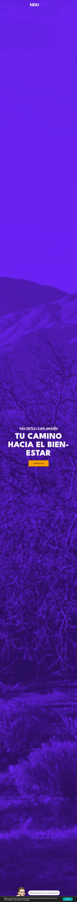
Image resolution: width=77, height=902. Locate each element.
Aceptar (67, 899)
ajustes (27, 900)
